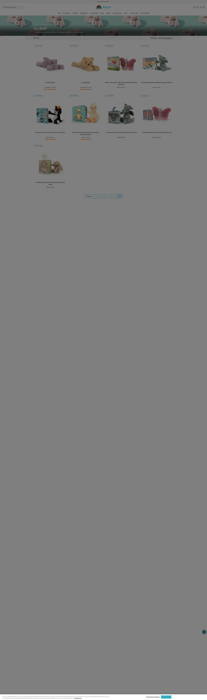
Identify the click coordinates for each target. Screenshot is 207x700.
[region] (103, 697)
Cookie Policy (78, 698)
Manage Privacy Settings (153, 697)
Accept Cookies (166, 697)
